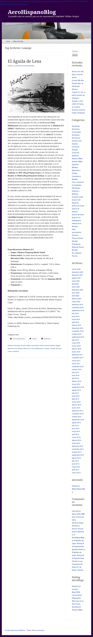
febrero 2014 (76, 440)
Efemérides (76, 188)
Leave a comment (13, 351)
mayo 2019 (76, 319)
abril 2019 (75, 322)
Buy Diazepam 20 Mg (25, 1)
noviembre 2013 (78, 449)
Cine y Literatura (78, 182)
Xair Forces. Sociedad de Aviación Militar (77, 607)
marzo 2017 (76, 360)
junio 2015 (75, 396)
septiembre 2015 (78, 387)
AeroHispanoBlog (32, 12)
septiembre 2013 (78, 455)
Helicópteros (76, 220)
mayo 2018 (76, 343)
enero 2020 (76, 301)
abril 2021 (75, 284)
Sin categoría (76, 253)
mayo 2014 (76, 431)
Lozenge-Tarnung (55, 348)
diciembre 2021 (77, 275)
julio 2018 (75, 340)
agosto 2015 (76, 390)
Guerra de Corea (78, 206)
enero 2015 (76, 408)
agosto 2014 (76, 422)
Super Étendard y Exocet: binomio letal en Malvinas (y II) (78, 529)
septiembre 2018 (78, 337)
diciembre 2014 (77, 411)
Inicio (8, 41)
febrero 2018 (76, 349)
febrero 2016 (76, 381)
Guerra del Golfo (78, 214)
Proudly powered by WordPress (15, 630)
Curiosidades (35, 345)
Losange (46, 348)
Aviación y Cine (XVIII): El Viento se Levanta (78, 104)
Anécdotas (17, 345)
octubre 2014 (76, 416)
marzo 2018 (76, 346)
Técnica (74, 256)
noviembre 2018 (78, 331)
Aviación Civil (76, 141)
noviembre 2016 (78, 366)
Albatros (20, 348)
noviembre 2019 (78, 307)
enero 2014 (76, 443)
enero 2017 (76, 363)
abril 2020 (75, 296)
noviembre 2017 (78, 357)
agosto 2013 (76, 458)
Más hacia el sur (78, 601)
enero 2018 (76, 352)
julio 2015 (75, 393)
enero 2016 (76, 384)
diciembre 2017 (77, 354)
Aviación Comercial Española (75, 153)
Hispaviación (76, 598)
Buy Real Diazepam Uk (59, 1)
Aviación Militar (25, 345)
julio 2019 (75, 313)
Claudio (74, 561)
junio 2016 (75, 375)
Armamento (76, 138)
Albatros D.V (27, 348)
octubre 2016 (76, 369)
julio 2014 (75, 425)
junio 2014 (75, 428)
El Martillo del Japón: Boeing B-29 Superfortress (78, 543)
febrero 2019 (76, 325)
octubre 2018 (76, 334)
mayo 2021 (76, 281)
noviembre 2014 (78, 413)
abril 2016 (75, 378)
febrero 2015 (76, 405)
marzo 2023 (76, 269)
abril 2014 (75, 434)
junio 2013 (75, 464)
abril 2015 (75, 399)
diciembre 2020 (77, 290)
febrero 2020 (76, 298)
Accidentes (76, 126)
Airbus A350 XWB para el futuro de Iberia (78, 517)
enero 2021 (76, 287)
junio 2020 (75, 293)
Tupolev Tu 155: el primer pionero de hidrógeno (78, 95)
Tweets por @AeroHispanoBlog (78, 489)
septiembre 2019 (78, 310)
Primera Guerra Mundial (47, 345)
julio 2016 (75, 372)
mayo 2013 (76, 467)
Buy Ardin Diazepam (8, 1)
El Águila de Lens (24, 61)
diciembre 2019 (77, 304)
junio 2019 (75, 316)
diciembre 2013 (77, 446)
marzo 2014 (76, 437)
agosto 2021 (76, 278)
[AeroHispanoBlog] (46, 30)
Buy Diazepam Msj (42, 1)
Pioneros (75, 235)
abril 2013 (75, 470)
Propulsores (76, 244)
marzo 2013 (76, 472)
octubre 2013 (76, 452)
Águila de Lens (12, 348)
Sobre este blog (18, 41)
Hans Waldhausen (37, 348)
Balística (75, 167)
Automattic (40, 630)
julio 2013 (75, 461)
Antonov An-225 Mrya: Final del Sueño (77, 74)
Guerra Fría (76, 217)
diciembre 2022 (77, 272)
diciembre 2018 (77, 328)
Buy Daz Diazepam (19, 4)
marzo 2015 (76, 402)
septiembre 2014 (78, 419)
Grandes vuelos (77, 197)
